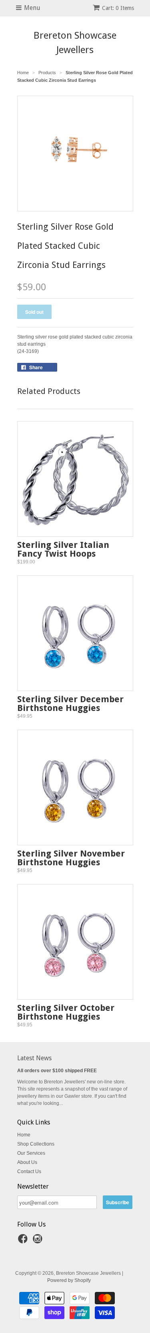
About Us (27, 1162)
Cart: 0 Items (118, 8)
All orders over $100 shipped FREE (57, 1070)
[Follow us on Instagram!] (39, 1241)
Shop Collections (35, 1144)
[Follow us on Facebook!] (24, 1241)
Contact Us (29, 1171)
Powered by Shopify (69, 1280)
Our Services (31, 1153)
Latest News (34, 1058)
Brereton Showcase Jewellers (75, 42)
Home (23, 1135)
